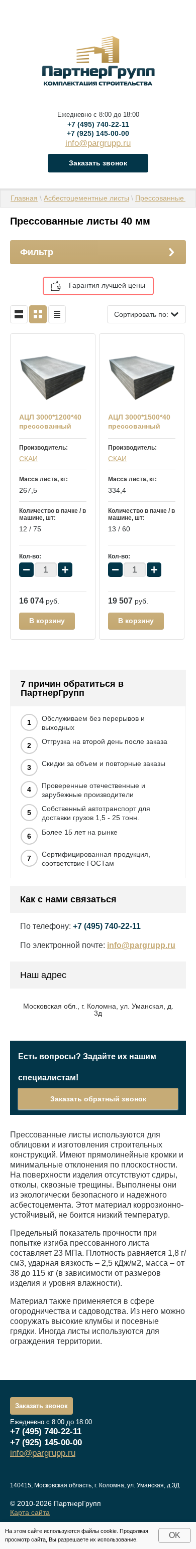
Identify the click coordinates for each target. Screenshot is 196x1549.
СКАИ (28, 459)
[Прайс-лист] (57, 314)
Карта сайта (30, 1512)
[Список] (19, 314)
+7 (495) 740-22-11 (98, 124)
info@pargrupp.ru (98, 143)
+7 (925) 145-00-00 (98, 133)
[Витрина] (38, 314)
